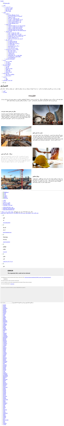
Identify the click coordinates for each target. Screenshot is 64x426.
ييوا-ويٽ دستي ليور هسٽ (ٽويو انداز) (15, 29)
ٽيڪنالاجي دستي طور (10, 74)
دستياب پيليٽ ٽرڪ (12, 50)
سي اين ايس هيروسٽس (8, 261)
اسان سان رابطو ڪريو (7, 80)
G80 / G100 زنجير (11, 47)
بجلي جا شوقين (9, 31)
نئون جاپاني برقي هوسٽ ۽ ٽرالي (14, 33)
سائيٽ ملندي (10, 211)
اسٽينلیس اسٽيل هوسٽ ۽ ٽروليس (15, 28)
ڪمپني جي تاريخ (9, 8)
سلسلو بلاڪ (28, 213)
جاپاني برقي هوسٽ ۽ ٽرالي (13, 32)
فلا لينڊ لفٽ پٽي (11, 44)
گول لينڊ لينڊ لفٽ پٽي (12, 42)
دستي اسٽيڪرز (11, 53)
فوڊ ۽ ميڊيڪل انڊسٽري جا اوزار (14, 22)
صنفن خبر (8, 62)
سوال (7, 79)
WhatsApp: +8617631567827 (9, 208)
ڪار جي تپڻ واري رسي (13, 48)
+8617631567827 (6, 242)
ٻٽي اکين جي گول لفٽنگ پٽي (13, 43)
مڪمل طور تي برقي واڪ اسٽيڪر (15, 55)
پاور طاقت (8, 69)
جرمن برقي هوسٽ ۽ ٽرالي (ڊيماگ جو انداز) (17, 35)
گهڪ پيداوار (8, 70)
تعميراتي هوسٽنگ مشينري (13, 14)
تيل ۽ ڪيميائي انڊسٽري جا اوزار (14, 20)
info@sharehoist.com (7, 232)
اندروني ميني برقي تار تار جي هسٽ (15, 38)
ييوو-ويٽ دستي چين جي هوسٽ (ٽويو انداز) (16, 25)
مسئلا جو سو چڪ (6, 64)
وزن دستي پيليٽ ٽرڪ (12, 51)
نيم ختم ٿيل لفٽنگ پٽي (12, 41)
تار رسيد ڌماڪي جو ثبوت (13, 37)
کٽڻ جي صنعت (9, 72)
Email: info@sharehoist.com (8, 209)
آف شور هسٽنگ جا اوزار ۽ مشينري (15, 19)
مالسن (4, 12)
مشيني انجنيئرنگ (9, 68)
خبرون (4, 60)
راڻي (6, 77)
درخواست (8, 13)
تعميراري (7, 66)
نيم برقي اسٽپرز (11, 54)
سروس (4, 76)
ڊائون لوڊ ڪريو (6, 73)
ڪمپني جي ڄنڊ (9, 61)
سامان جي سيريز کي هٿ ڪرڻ (12, 49)
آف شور (7, 67)
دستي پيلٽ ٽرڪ (22, 213)
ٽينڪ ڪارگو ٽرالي (11, 57)
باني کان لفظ (8, 10)
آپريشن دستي (8, 75)
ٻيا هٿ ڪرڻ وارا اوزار (10, 58)
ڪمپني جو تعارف (9, 7)
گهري (4, 5)
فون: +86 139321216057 (8, 207)
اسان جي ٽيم (8, 11)
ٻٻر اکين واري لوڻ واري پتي (13, 45)
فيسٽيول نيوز (8, 63)
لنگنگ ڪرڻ (15, 213)
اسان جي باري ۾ (7, 6)
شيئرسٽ (5, 251)
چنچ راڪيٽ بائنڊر (34, 213)
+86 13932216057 (6, 222)
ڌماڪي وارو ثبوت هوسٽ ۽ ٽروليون (15, 26)
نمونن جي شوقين (11, 17)
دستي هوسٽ (8, 24)
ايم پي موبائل (4, 211)
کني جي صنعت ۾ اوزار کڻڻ (13, 18)
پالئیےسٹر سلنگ (9, 213)
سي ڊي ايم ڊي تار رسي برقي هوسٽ (15, 36)
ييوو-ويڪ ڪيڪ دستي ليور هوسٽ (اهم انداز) (17, 30)
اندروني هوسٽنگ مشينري (13, 23)
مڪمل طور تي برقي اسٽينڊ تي (14, 56)
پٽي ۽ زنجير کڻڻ (9, 39)
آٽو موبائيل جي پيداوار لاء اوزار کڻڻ (15, 16)
